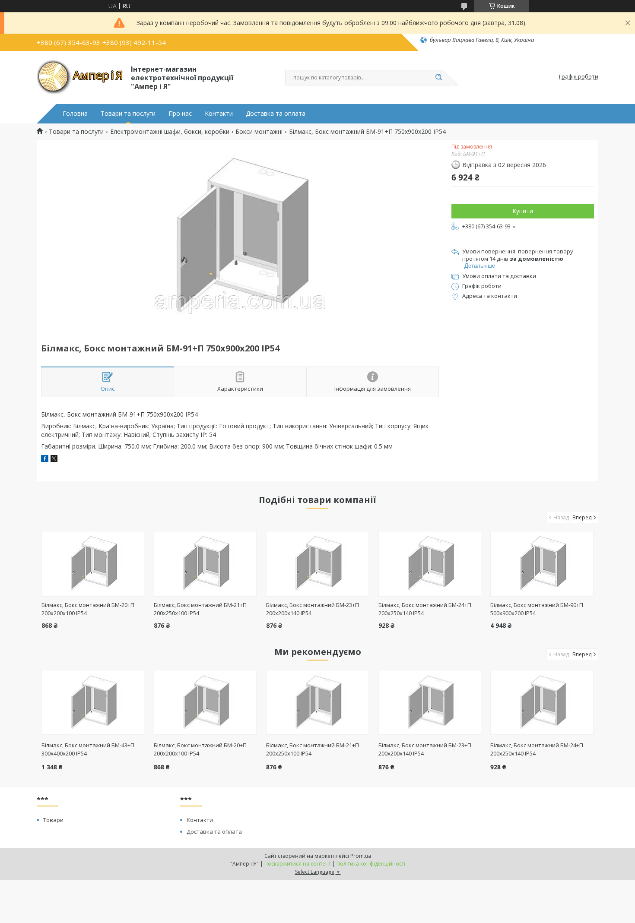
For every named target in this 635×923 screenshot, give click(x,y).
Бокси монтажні (259, 132)
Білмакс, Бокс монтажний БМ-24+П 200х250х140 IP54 (536, 749)
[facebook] (44, 459)
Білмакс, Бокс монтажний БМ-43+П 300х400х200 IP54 (87, 749)
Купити (522, 211)
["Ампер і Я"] (80, 76)
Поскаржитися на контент (297, 863)
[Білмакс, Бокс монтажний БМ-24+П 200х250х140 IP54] (430, 564)
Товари (53, 820)
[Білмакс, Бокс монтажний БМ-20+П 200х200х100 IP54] (93, 564)
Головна (75, 114)
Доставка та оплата (275, 114)
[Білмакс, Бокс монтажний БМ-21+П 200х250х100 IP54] (205, 564)
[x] (54, 459)
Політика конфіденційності (371, 863)
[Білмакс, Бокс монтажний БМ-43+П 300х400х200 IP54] (93, 702)
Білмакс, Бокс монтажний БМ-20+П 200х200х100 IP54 (200, 749)
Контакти (219, 114)
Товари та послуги (128, 114)
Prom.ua (360, 856)
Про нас (180, 114)
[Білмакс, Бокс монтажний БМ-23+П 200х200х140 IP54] (317, 564)
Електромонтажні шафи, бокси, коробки (169, 132)
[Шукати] (438, 77)
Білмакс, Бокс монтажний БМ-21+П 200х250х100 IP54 (312, 749)
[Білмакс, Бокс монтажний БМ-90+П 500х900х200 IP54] (542, 564)
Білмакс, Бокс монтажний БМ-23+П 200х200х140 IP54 (424, 749)
